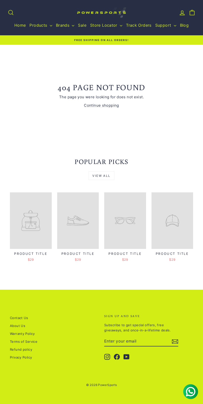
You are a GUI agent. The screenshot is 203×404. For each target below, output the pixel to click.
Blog (184, 25)
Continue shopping (101, 105)
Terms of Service (23, 341)
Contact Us (19, 318)
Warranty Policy (22, 334)
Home (20, 25)
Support (164, 25)
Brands (63, 25)
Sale (82, 25)
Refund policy (21, 349)
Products (38, 25)
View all (101, 176)
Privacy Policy (21, 357)
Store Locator (104, 25)
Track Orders (139, 25)
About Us (17, 326)
